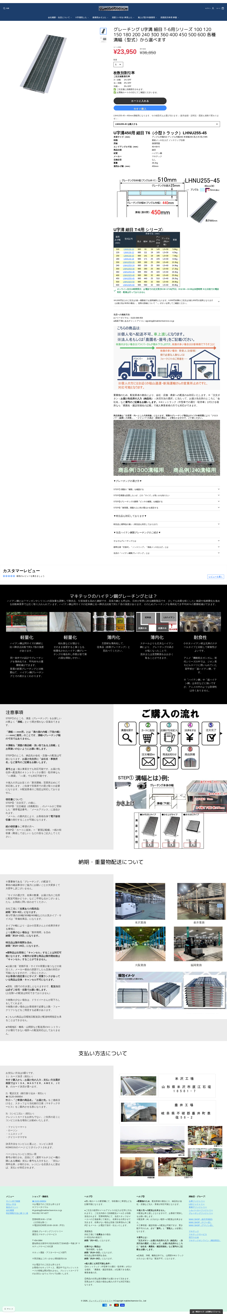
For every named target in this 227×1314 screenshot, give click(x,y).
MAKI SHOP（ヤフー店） (200, 1222)
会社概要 (10, 1210)
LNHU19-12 (129, 252)
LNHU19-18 (129, 259)
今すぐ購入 (140, 109)
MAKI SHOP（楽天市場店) (201, 1219)
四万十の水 (194, 1237)
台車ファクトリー (197, 1201)
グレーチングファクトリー (201, 1213)
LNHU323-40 (128, 275)
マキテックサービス (198, 1234)
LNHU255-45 (128, 278)
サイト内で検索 (13, 1201)
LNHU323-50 (128, 282)
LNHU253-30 (128, 269)
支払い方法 (11, 1204)
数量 (115, 60)
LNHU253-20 (128, 262)
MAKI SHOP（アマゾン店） (201, 1225)
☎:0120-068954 (39, 1201)
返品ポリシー (12, 1207)
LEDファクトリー (197, 1204)
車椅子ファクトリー (198, 1207)
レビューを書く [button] (216, 577)
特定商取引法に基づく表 (17, 1213)
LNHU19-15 (129, 256)
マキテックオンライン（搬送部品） (205, 1240)
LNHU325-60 (128, 285)
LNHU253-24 (128, 265)
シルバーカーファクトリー (201, 1210)
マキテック (194, 1231)
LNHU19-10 (129, 249)
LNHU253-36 (128, 272)
